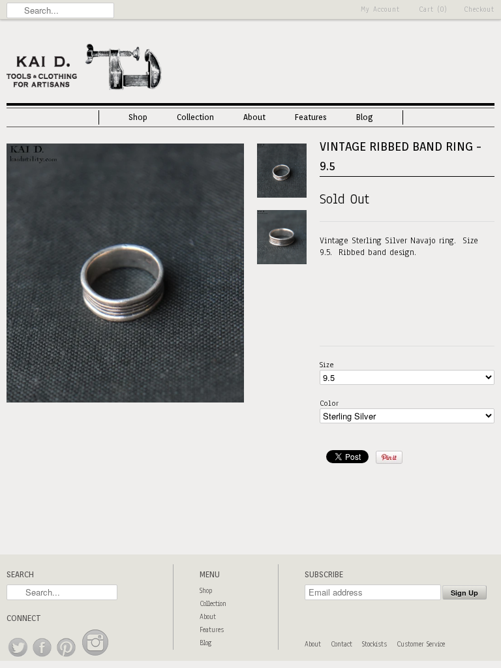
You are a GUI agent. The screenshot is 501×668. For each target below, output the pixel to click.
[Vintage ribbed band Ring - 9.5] (125, 400)
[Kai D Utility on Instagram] (95, 657)
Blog (364, 117)
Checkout (479, 9)
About (254, 117)
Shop (138, 117)
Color (329, 403)
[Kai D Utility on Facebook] (43, 657)
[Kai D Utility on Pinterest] (67, 657)
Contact (341, 644)
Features (311, 117)
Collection (195, 117)
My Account (380, 9)
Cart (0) (433, 9)
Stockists (374, 644)
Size (327, 364)
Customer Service (421, 644)
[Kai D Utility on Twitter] (19, 657)
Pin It (389, 457)
